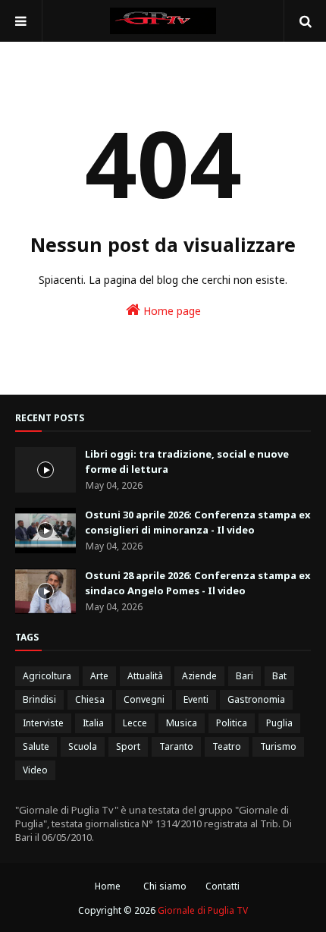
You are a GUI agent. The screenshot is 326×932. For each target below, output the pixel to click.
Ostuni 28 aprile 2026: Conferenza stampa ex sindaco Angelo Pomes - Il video (198, 582)
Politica (231, 722)
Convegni (144, 699)
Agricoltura (47, 675)
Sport (128, 746)
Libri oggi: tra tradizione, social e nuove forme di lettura (187, 461)
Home (108, 886)
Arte (99, 675)
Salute (36, 746)
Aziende (199, 675)
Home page (170, 311)
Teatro (226, 746)
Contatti (222, 886)
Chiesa (90, 699)
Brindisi (39, 699)
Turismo (278, 746)
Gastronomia (256, 699)
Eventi (195, 699)
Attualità (145, 675)
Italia (93, 722)
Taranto (176, 746)
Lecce (135, 722)
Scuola (82, 746)
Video (35, 770)
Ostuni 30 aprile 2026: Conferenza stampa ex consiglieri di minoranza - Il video (198, 522)
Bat (279, 675)
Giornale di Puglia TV (203, 910)
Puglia (279, 722)
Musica (181, 722)
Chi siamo (165, 886)
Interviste (43, 722)
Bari (244, 675)
